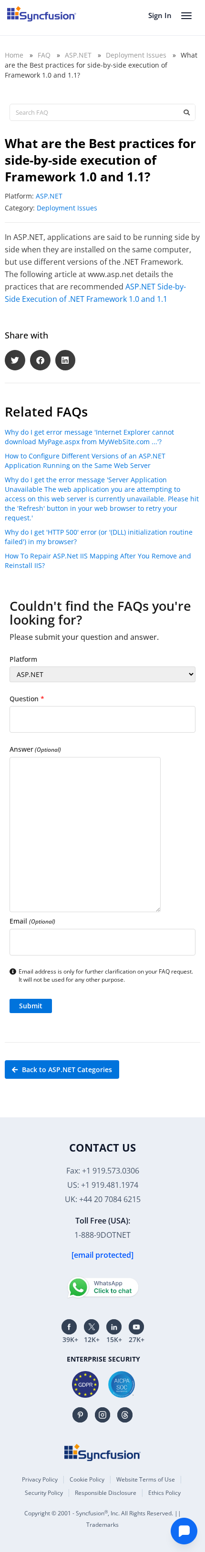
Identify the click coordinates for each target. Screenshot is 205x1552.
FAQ (44, 55)
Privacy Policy (40, 1479)
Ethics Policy (164, 1493)
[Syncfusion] (102, 1452)
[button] (15, 360)
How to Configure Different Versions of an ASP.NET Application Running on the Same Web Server (85, 460)
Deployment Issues (136, 55)
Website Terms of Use (145, 1479)
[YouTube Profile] (136, 1326)
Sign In (160, 15)
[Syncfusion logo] (41, 13)
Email (32, 920)
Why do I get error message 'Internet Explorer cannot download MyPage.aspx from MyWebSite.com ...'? (89, 437)
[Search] (186, 112)
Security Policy (44, 1493)
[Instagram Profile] (102, 1415)
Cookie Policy (87, 1479)
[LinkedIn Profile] (114, 1326)
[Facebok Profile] (69, 1326)
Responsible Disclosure (105, 1493)
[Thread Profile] (125, 1415)
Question (27, 698)
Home (14, 55)
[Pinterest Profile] (80, 1415)
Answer (35, 749)
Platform (23, 659)
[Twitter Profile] (91, 1326)
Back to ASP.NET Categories (66, 1069)
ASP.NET (78, 55)
